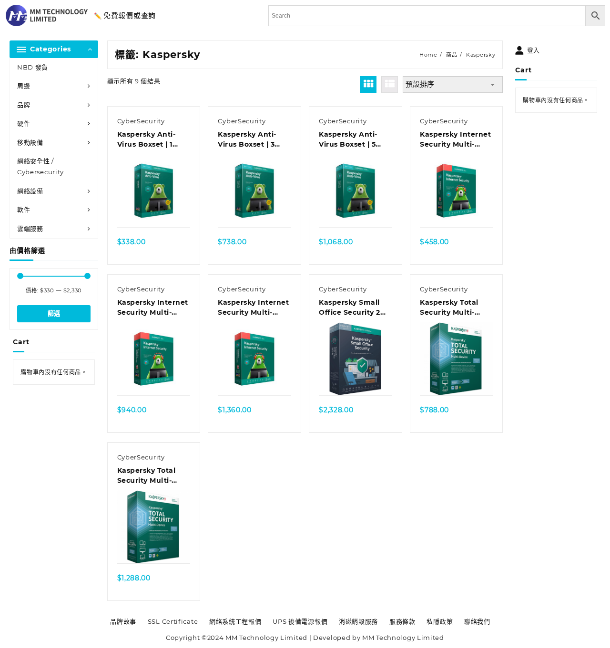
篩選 (54, 313)
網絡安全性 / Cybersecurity (40, 166)
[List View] (389, 84)
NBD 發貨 (32, 67)
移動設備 (30, 142)
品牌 (23, 105)
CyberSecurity (141, 121)
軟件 (23, 209)
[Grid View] (368, 84)
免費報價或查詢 (129, 15)
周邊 (23, 86)
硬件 (23, 123)
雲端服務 (30, 228)
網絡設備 (30, 191)
